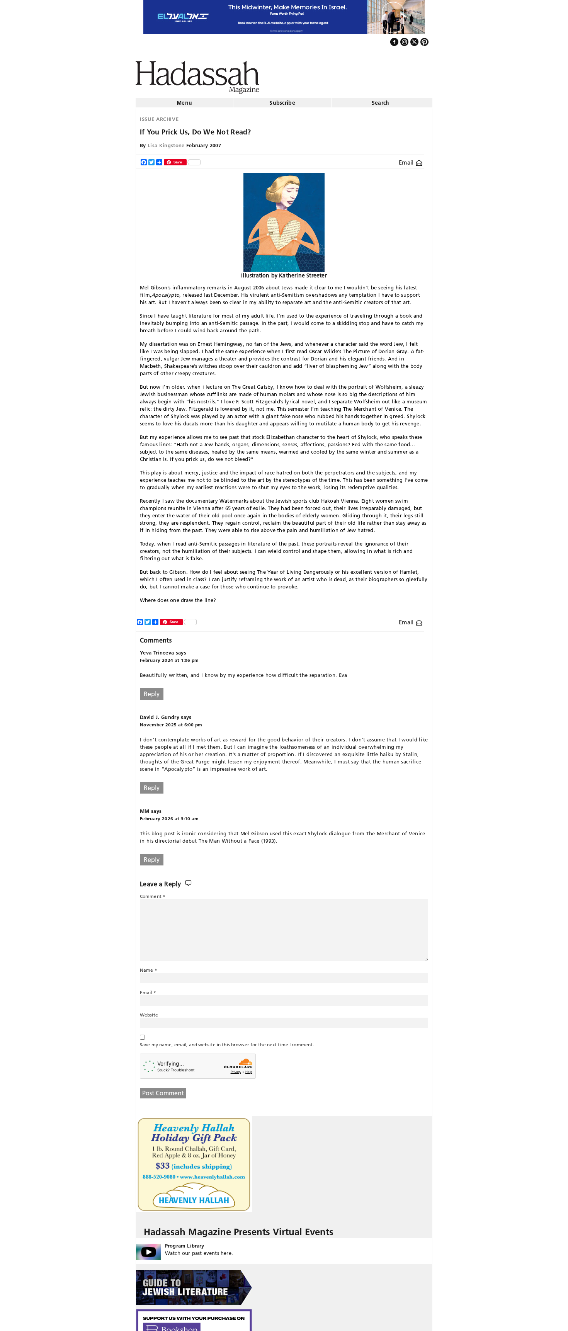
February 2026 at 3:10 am (169, 815)
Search (380, 99)
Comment (152, 893)
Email (407, 159)
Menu (184, 99)
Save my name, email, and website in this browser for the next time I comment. (227, 1041)
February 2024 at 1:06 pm (169, 657)
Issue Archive (159, 116)
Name (148, 967)
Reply (152, 691)
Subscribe (282, 99)
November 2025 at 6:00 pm (171, 721)
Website (149, 1012)
